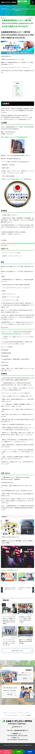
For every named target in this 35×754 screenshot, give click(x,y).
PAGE (30, 745)
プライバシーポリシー (24, 712)
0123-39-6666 (13, 735)
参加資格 (17, 88)
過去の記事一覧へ (17, 650)
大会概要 (17, 87)
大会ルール (18, 89)
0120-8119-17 (18, 726)
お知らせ (4, 18)
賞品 (16, 91)
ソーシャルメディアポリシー (11, 715)
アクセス (5, 712)
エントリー (18, 92)
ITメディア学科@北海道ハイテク (14, 179)
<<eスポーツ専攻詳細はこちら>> (9, 570)
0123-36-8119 (13, 739)
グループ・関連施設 (26, 715)
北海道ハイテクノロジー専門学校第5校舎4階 (15, 137)
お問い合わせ (18, 95)
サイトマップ (13, 712)
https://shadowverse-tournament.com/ (11, 333)
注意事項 (16, 86)
